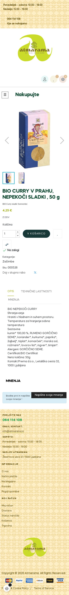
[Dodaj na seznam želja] (57, 234)
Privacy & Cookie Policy (15, 588)
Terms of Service (44, 588)
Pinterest (41, 273)
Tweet (35, 273)
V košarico (36, 234)
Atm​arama (32, 573)
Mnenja (13, 300)
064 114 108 (13, 19)
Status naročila (10, 516)
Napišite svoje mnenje (49, 395)
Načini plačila (9, 476)
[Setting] (44, 79)
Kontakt (6, 486)
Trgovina (7, 526)
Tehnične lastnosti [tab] (36, 291)
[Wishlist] (53, 79)
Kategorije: (9, 257)
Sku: (5, 268)
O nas (5, 471)
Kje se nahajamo (17, 23)
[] (6, 588)
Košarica (7, 521)
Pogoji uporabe (10, 491)
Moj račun (7, 506)
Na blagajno (9, 481)
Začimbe (8, 261)
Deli (30, 273)
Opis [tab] (11, 291)
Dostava (7, 511)
